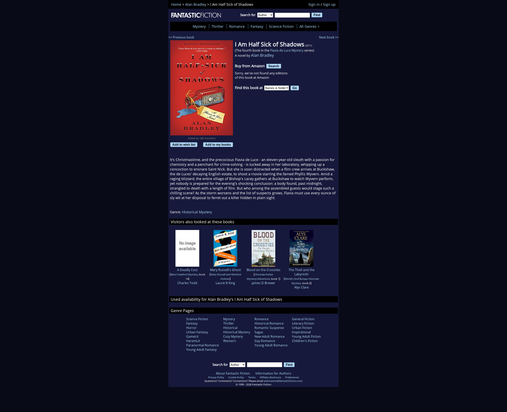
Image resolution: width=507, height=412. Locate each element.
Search (273, 66)
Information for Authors (273, 373)
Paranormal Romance (202, 345)
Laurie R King (225, 283)
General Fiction (303, 319)
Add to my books (218, 144)
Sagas (258, 332)
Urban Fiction (302, 328)
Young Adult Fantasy (201, 349)
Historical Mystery (197, 212)
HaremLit (193, 341)
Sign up (329, 4)
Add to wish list (183, 144)
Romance (237, 26)
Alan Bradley (262, 55)
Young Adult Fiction (306, 336)
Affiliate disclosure (270, 377)
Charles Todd (187, 283)
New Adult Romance (269, 336)
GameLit (192, 336)
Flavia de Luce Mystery (286, 50)
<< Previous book (181, 37)
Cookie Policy (236, 377)
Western (229, 341)
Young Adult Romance (271, 345)
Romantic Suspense (269, 328)
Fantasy (257, 26)
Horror (191, 328)
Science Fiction (281, 26)
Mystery (199, 26)
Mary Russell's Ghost (225, 270)
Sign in (314, 4)
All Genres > (310, 26)
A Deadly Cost (187, 270)
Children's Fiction (305, 341)
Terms (251, 377)
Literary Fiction (303, 323)
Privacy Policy (216, 377)
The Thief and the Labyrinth (301, 272)
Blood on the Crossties (263, 270)
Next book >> (329, 37)
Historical (230, 328)
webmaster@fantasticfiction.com (283, 381)
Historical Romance (269, 323)
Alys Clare (301, 287)
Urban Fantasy (197, 332)
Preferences (292, 377)
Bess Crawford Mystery (184, 274)
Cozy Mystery (233, 336)
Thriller (217, 26)
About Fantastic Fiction (233, 373)
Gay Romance (264, 341)
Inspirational (301, 332)
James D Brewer (263, 283)
